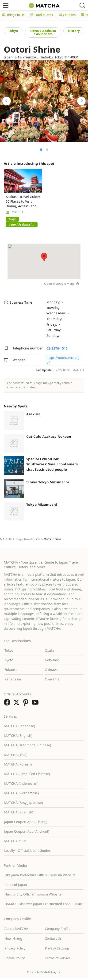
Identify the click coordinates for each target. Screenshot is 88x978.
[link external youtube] (36, 703)
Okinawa (51, 669)
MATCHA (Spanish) (18, 812)
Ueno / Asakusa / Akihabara (43, 32)
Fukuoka (10, 669)
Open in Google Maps (59, 283)
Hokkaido (52, 660)
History (74, 31)
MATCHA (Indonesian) (21, 783)
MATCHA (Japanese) (19, 726)
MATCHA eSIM (15, 841)
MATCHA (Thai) (15, 754)
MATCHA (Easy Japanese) (23, 802)
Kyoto (8, 660)
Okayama (52, 679)
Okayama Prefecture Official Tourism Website (40, 875)
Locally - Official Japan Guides (27, 850)
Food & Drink (43, 15)
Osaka (49, 650)
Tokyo (13, 31)
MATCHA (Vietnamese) (21, 793)
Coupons (69, 15)
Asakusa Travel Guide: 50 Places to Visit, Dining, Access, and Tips (23, 203)
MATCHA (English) (18, 735)
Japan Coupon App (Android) (26, 831)
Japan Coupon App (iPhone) (25, 822)
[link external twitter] (17, 703)
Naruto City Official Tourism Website (32, 894)
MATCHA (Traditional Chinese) (27, 745)
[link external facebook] (8, 703)
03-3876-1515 (57, 348)
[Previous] (6, 101)
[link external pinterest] (27, 703)
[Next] (81, 101)
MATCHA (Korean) (18, 764)
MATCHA (17, 212)
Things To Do (16, 15)
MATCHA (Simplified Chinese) (27, 774)
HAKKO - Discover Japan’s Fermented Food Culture (43, 904)
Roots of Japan (15, 884)
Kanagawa (12, 679)
